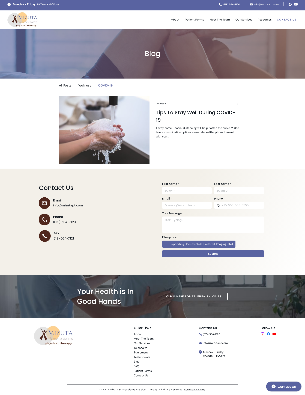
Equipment (141, 352)
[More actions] (239, 104)
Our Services (142, 343)
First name (170, 184)
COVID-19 (105, 85)
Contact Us (141, 375)
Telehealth (140, 348)
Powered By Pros (194, 389)
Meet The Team (144, 339)
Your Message (172, 213)
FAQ (136, 366)
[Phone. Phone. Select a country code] (220, 205)
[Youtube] (296, 4)
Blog (136, 362)
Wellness (84, 85)
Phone (219, 198)
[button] (264, 19)
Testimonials (142, 357)
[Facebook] (290, 4)
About (138, 334)
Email (167, 198)
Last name (222, 184)
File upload (169, 237)
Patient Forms (143, 371)
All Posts (65, 85)
